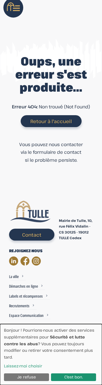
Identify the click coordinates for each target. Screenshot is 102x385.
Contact (31, 235)
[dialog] (51, 354)
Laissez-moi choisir (23, 366)
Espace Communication (26, 315)
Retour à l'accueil (51, 121)
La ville (14, 276)
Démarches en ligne (23, 286)
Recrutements (19, 305)
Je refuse (26, 377)
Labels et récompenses (26, 296)
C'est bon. (73, 377)
